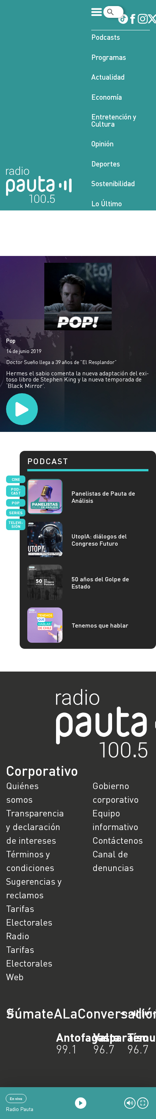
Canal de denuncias (113, 860)
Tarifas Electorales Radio (29, 922)
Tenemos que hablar (100, 625)
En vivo (16, 1098)
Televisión (15, 524)
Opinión (102, 143)
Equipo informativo (115, 819)
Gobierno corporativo (115, 792)
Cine (16, 479)
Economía (106, 97)
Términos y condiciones (30, 860)
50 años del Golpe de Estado (100, 582)
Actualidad (108, 76)
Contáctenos (117, 840)
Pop (11, 340)
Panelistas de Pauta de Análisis (103, 497)
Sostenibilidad (113, 183)
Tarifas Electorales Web (29, 963)
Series (16, 512)
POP (16, 503)
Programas (108, 57)
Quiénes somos (22, 792)
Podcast (16, 491)
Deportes (105, 163)
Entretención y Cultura (113, 120)
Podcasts (105, 37)
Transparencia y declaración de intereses (35, 826)
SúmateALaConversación (57, 1013)
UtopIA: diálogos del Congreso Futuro (99, 539)
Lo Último (106, 203)
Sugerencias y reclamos (34, 888)
